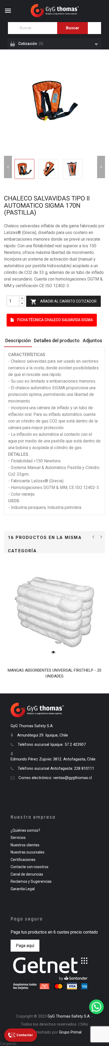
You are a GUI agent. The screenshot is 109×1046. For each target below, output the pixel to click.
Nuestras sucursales (27, 852)
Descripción (18, 340)
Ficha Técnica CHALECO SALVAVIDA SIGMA (54, 320)
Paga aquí (25, 945)
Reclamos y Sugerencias (31, 881)
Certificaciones (23, 859)
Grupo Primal (70, 1032)
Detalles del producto (57, 340)
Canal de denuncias (27, 874)
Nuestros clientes (25, 845)
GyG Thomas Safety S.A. (69, 1016)
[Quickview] (53, 652)
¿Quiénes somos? (25, 830)
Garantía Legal (23, 889)
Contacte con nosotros (29, 867)
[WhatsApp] (96, 1006)
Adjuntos (92, 340)
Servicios (18, 837)
